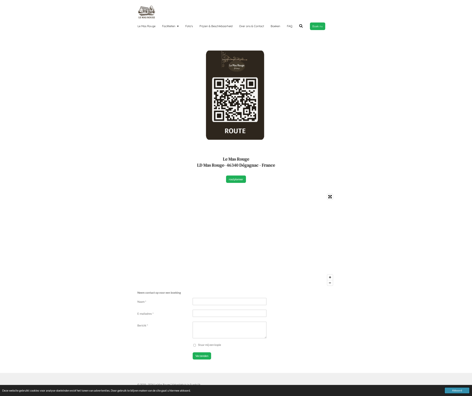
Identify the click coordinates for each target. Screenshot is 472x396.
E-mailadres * (145, 313)
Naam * (141, 301)
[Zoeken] (301, 26)
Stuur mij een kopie (209, 344)
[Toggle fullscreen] (330, 196)
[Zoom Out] (330, 283)
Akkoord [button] (457, 390)
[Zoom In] (330, 277)
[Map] (236, 239)
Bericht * (142, 325)
